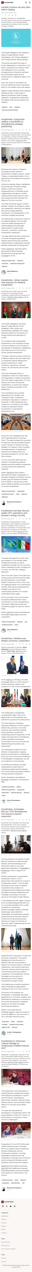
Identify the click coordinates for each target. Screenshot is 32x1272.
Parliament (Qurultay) (16, 792)
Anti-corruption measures (8, 1249)
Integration (17, 107)
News (10, 107)
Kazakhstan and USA (7, 1180)
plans (11, 1012)
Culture (16, 1180)
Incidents (3, 1233)
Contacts (3, 1261)
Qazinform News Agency (15, 297)
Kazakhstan (5, 870)
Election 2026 (5, 792)
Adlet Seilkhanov (12, 271)
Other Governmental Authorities (10, 110)
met (8, 479)
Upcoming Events (15, 1183)
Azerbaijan (24, 868)
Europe (16, 624)
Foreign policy (20, 491)
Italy (26, 621)
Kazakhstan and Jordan (8, 494)
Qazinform (19, 140)
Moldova (19, 786)
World (3, 1229)
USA (23, 1183)
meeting (9, 680)
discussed (4, 780)
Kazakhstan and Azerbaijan (16, 1024)
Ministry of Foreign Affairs (8, 260)
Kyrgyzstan (20, 260)
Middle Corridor (6, 1027)
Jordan (17, 494)
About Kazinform (6, 1242)
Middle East (5, 497)
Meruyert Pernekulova (14, 501)
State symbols (5, 1245)
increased (4, 256)
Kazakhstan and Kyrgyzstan (17, 263)
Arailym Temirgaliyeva (14, 1032)
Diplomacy (4, 107)
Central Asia (5, 263)
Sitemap (3, 1258)
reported (4, 1168)
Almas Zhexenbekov (13, 800)
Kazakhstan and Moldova (8, 786)
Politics (13, 1021)
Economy (3, 1222)
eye (12, 615)
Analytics (3, 1226)
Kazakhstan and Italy (7, 624)
